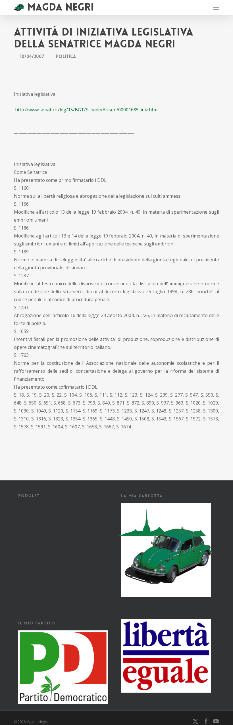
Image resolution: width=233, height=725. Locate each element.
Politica (66, 56)
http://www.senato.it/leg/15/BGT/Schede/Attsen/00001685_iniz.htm (86, 110)
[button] (216, 7)
